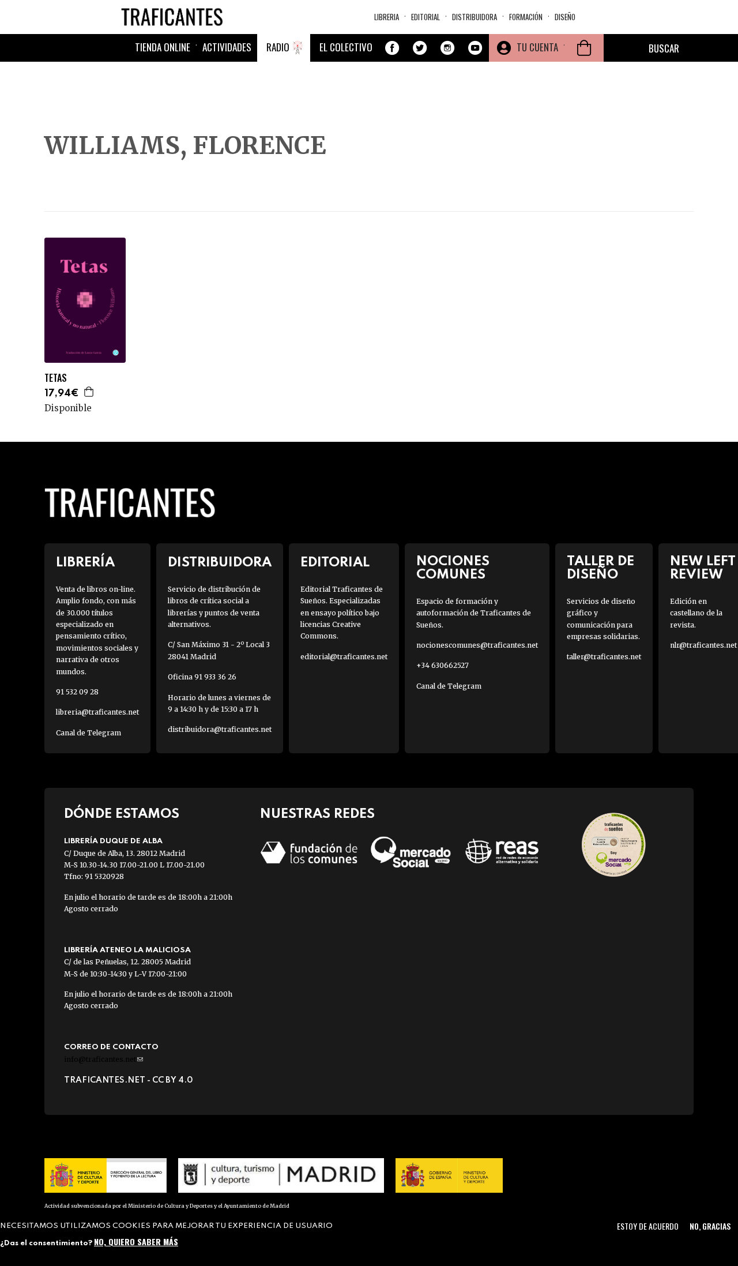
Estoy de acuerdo (648, 1226)
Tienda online (162, 47)
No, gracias (710, 1226)
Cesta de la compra (584, 48)
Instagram (447, 48)
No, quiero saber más (136, 1241)
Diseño (565, 16)
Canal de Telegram (88, 732)
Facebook (392, 48)
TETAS (55, 378)
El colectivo (345, 47)
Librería (85, 562)
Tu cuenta (537, 47)
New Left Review (703, 568)
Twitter (420, 48)
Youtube (475, 48)
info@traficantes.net (103, 1059)
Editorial (425, 16)
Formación (526, 16)
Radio (277, 47)
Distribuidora (474, 16)
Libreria (386, 16)
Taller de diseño (600, 568)
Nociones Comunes (453, 568)
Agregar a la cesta (89, 391)
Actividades (226, 47)
